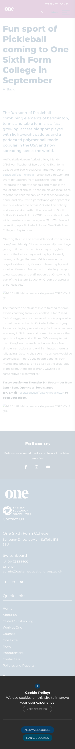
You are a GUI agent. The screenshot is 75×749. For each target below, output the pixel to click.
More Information (37, 709)
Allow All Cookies (37, 729)
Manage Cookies (37, 737)
